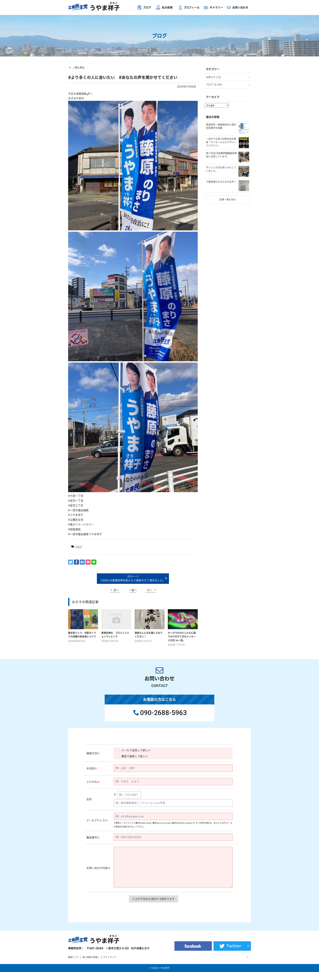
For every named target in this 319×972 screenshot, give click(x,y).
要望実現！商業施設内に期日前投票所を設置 (221, 126)
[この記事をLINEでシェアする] (93, 562)
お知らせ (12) (213, 77)
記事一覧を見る (227, 199)
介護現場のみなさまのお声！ (221, 182)
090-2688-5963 (163, 713)
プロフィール (192, 7)
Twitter (234, 946)
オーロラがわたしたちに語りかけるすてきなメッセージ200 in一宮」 (182, 636)
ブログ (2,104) (214, 84)
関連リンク (73, 957)
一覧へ (133, 590)
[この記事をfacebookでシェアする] (76, 562)
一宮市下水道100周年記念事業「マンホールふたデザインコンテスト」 (221, 142)
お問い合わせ (240, 7)
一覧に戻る (78, 67)
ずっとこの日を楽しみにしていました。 (221, 169)
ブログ (147, 7)
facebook (193, 946)
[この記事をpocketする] (88, 562)
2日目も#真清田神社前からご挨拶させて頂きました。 (133, 580)
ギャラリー (216, 7)
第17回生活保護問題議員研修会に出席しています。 (221, 155)
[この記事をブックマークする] (82, 562)
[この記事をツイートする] (70, 562)
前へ (116, 590)
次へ (149, 590)
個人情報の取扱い (91, 957)
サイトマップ (109, 957)
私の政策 (167, 7)
